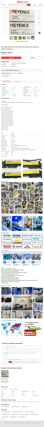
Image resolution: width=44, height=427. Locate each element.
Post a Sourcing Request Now (32, 362)
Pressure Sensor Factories (6, 411)
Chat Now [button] (33, 57)
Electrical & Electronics (7, 7)
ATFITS (2, 391)
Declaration (33, 422)
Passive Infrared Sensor (15, 406)
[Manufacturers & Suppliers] (22, 2)
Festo (12, 393)
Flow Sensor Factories (5, 414)
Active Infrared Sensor (23, 7)
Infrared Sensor (17, 7)
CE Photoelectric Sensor (34, 414)
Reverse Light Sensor (13, 416)
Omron (13, 395)
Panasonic (24, 395)
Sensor (13, 7)
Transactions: (18, 73)
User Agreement (28, 422)
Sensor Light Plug (5, 416)
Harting (23, 393)
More (2, 418)
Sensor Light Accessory (24, 414)
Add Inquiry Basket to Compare (22, 41)
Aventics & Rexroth (25, 391)
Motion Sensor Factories (29, 411)
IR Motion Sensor (24, 406)
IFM (33, 393)
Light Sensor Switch (15, 414)
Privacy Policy (38, 422)
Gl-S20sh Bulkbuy (22, 416)
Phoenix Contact (35, 395)
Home (2, 7)
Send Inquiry (11, 57)
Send (10, 362)
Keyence (2, 395)
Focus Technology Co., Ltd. (15, 422)
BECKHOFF (3, 393)
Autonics (13, 391)
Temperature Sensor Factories (18, 411)
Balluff (33, 391)
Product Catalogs (16, 389)
